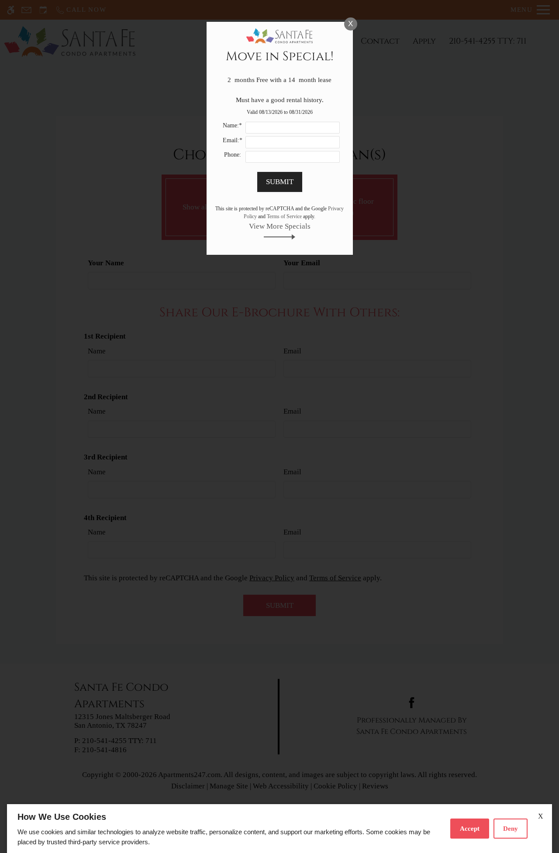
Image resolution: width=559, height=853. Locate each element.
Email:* (232, 140)
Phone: (232, 154)
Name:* (232, 125)
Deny (510, 828)
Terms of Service (284, 216)
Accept (470, 828)
